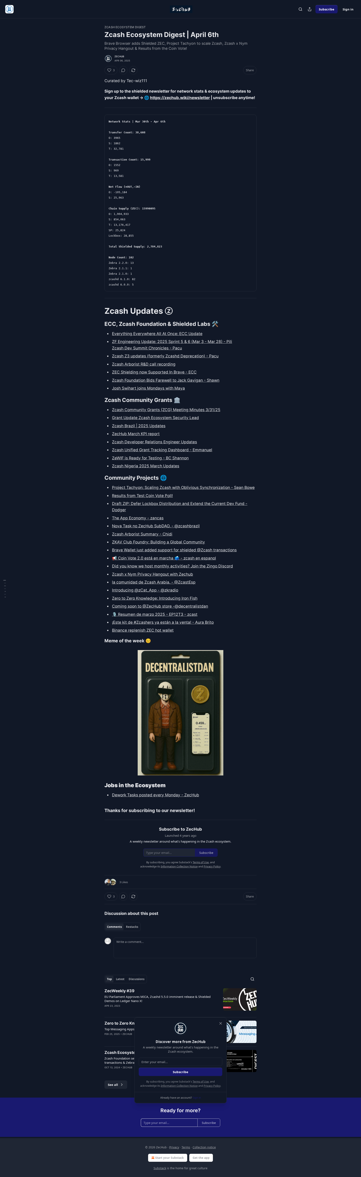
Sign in (348, 9)
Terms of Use (201, 1081)
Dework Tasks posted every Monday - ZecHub (155, 795)
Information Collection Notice (179, 1086)
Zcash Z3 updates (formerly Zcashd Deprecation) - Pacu (165, 356)
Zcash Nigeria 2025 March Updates (145, 466)
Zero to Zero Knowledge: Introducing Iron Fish (154, 598)
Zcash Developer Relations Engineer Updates (154, 442)
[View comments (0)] (123, 70)
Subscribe (326, 9)
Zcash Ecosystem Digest (125, 27)
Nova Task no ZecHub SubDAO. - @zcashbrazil (156, 526)
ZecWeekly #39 (119, 990)
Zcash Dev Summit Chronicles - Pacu (147, 348)
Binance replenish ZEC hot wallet (143, 630)
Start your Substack (169, 1158)
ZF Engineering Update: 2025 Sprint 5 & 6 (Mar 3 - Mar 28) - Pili (172, 341)
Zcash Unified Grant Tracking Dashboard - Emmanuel (162, 450)
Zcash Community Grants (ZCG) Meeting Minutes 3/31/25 (166, 409)
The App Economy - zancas (138, 518)
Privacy (174, 1147)
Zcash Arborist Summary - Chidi (142, 534)
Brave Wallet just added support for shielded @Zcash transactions (174, 550)
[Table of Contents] (5, 588)
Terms (186, 1147)
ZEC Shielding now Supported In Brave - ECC (154, 372)
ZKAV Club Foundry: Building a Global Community (158, 542)
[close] (220, 1023)
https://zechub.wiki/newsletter (180, 97)
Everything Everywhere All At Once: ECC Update (157, 333)
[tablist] (122, 927)
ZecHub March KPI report (136, 433)
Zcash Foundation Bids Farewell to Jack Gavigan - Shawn (165, 380)
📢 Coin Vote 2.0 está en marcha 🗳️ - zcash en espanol (164, 558)
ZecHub (119, 56)
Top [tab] (109, 979)
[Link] (98, 310)
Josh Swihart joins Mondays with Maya (148, 388)
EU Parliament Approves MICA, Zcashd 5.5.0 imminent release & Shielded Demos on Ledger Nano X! (157, 999)
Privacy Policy (212, 1086)
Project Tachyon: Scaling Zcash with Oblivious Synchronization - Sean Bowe (183, 487)
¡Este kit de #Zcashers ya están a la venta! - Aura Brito (163, 622)
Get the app (201, 1158)
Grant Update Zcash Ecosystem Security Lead (155, 417)
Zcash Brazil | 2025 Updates (138, 425)
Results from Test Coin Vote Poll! (142, 495)
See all (113, 1085)
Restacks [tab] (132, 927)
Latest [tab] (120, 979)
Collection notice (204, 1147)
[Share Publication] (309, 9)
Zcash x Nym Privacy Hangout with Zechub (152, 574)
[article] (180, 1001)
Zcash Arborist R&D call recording (143, 364)
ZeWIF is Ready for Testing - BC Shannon (150, 458)
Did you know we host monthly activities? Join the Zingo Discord (172, 566)
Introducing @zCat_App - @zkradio (145, 590)
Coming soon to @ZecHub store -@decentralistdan (160, 606)
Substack (160, 1168)
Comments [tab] (114, 927)
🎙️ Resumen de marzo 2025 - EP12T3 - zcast (154, 614)
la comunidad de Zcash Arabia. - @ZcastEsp (154, 582)
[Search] (300, 9)
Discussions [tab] (136, 979)
